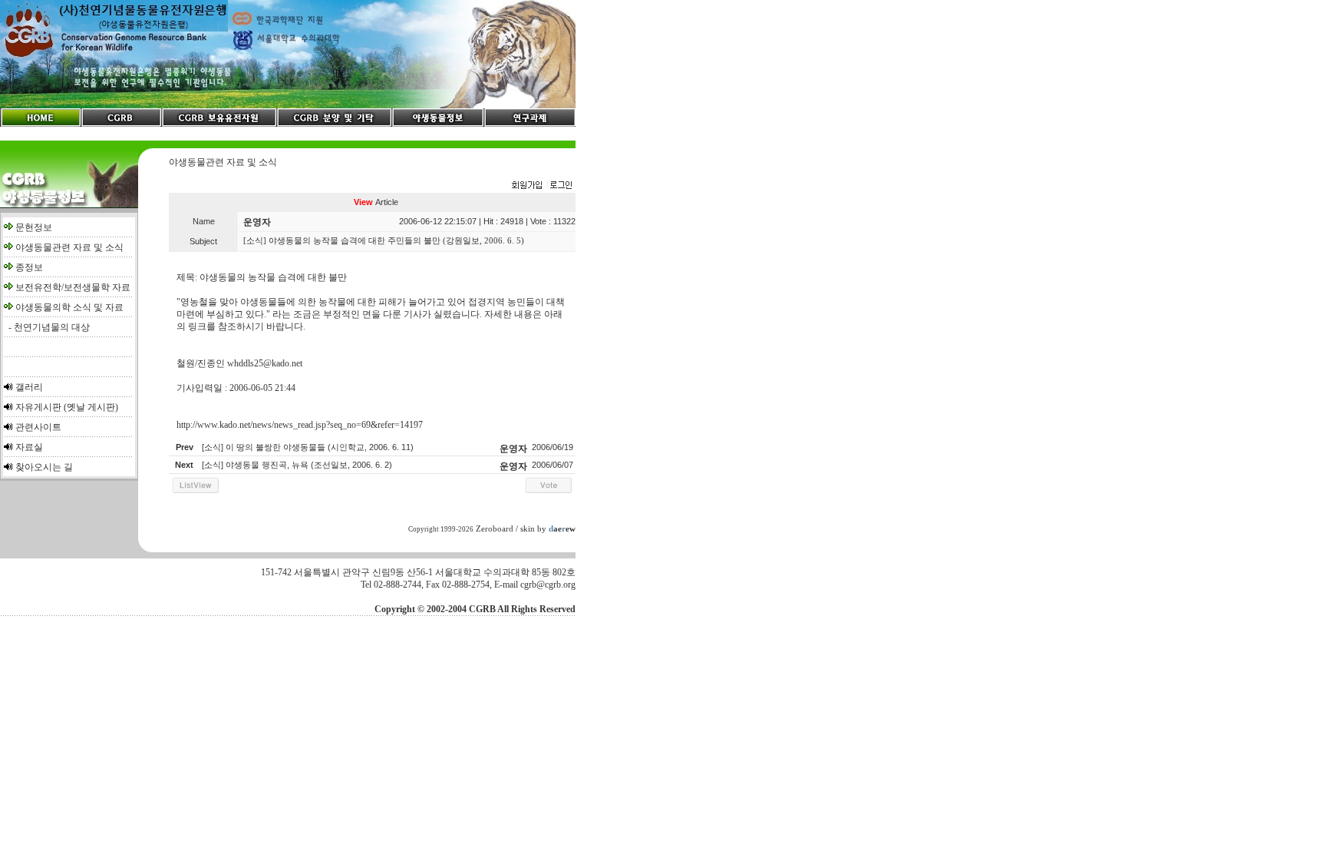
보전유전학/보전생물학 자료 (72, 287)
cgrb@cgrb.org (548, 584)
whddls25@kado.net (264, 363)
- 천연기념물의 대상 (47, 327)
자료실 (29, 447)
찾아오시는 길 (44, 467)
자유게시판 (38, 407)
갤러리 (29, 387)
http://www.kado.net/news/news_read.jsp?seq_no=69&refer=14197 (299, 424)
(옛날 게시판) (91, 407)
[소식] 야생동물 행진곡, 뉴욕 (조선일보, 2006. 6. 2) (297, 464)
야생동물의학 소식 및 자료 (69, 307)
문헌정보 (33, 227)
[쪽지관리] (542, 186)
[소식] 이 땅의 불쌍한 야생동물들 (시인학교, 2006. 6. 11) (308, 447)
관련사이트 (38, 427)
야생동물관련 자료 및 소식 (69, 247)
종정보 (29, 267)
